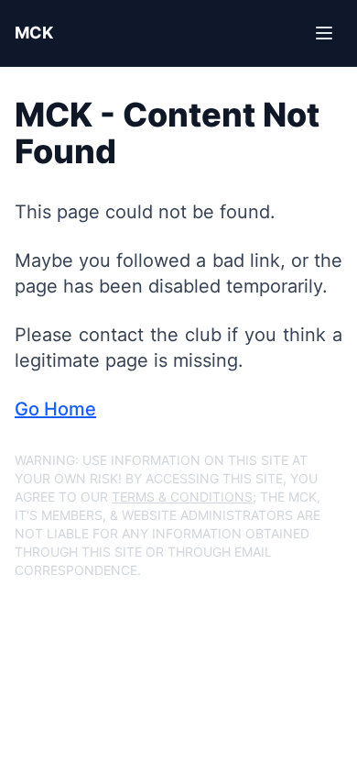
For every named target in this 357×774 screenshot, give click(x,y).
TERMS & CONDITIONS (182, 496)
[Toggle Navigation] (324, 33)
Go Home (55, 409)
